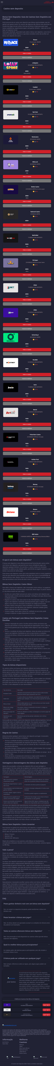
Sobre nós (5, 1044)
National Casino (35, 212)
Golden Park (35, 459)
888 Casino (35, 534)
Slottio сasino (23, 1053)
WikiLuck (35, 162)
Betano (35, 509)
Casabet (35, 87)
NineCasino (35, 137)
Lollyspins (35, 63)
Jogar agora (46, 1005)
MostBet (35, 360)
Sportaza (35, 112)
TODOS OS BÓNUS (27, 57)
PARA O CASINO (27, 53)
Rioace (35, 40)
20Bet (35, 310)
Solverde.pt (35, 335)
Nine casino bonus (24, 1048)
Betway (35, 484)
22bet (35, 285)
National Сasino (23, 1050)
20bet (20, 1046)
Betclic (35, 409)
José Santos (6, 1042)
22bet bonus (22, 1051)
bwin (35, 385)
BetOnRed (35, 235)
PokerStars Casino (35, 434)
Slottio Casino (35, 187)
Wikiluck (21, 1044)
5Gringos (35, 260)
